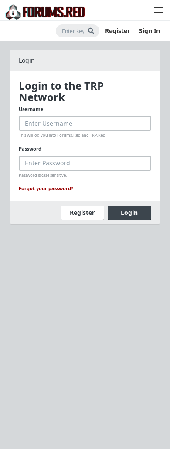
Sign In (149, 31)
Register (117, 31)
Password (30, 148)
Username (31, 109)
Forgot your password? (46, 188)
